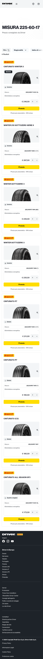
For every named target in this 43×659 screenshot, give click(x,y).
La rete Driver (6, 606)
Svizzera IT (5, 569)
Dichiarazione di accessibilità (11, 632)
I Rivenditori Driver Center (10, 595)
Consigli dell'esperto (8, 598)
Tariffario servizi (7, 630)
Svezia (4, 553)
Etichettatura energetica (12, 96)
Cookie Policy (6, 652)
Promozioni (5, 590)
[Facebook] (3, 541)
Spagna (4, 559)
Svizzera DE (6, 566)
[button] (6, 50)
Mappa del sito (6, 625)
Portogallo (5, 561)
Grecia (4, 574)
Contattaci (5, 617)
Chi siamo (5, 603)
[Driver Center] (7, 4)
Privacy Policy (6, 643)
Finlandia (5, 577)
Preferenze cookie (8, 656)
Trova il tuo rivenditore (9, 593)
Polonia (4, 564)
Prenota (21, 108)
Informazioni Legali (8, 647)
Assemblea (5, 622)
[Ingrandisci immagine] (37, 78)
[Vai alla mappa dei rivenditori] (33, 4)
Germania (5, 556)
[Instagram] (8, 541)
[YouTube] (12, 541)
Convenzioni (6, 627)
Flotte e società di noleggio (10, 601)
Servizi (4, 588)
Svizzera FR (5, 572)
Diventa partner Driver (9, 619)
